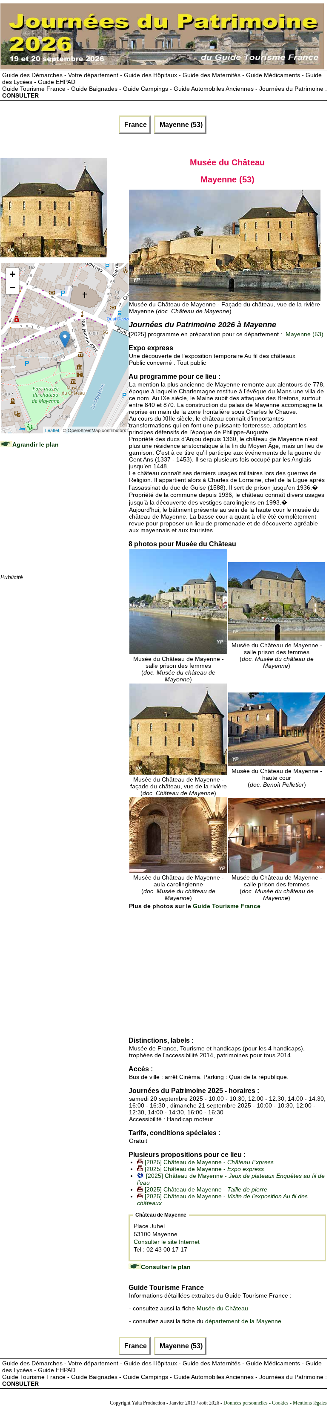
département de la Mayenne (243, 1321)
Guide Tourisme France (226, 906)
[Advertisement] (64, 519)
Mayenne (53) (180, 124)
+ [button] (12, 274)
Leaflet (52, 430)
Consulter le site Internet (167, 1241)
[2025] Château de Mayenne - (209, 1162)
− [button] (12, 287)
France (135, 124)
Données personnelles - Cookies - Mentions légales (275, 1403)
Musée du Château (222, 1308)
